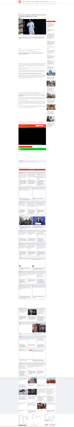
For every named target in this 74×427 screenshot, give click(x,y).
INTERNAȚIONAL (28, 1)
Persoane (40, 416)
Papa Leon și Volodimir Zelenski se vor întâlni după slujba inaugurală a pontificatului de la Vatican (31, 49)
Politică (20, 225)
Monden (23, 417)
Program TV (46, 417)
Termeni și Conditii (37, 416)
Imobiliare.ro (53, 416)
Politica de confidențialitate (33, 418)
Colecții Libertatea (53, 418)
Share (25, 146)
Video (19, 421)
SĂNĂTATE (44, 1)
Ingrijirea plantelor (27, 418)
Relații (22, 420)
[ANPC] (53, 424)
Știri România (48, 40)
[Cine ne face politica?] (41, 406)
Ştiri (19, 13)
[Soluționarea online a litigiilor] (46, 424)
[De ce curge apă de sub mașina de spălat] (32, 380)
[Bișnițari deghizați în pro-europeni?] (22, 406)
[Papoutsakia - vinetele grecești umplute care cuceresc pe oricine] (41, 380)
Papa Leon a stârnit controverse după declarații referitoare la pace (27, 50)
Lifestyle (48, 110)
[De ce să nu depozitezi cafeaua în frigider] (51, 380)
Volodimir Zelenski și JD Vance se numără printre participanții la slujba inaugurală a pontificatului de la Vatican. (32, 106)
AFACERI (32, 1)
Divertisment (23, 416)
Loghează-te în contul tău (22, 161)
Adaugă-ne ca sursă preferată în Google (26, 35)
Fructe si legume (27, 416)
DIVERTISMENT (36, 1)
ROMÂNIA (23, 1)
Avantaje (45, 418)
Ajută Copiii (49, 418)
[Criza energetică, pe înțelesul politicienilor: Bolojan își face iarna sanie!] (51, 406)
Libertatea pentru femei (46, 416)
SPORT (47, 1)
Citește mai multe (51, 46)
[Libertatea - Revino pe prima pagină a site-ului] (19, 1)
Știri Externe (22, 13)
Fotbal (47, 49)
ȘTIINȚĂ (40, 1)
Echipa (32, 416)
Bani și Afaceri (48, 28)
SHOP (50, 1)
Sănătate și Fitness (49, 122)
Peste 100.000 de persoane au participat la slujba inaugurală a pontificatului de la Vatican (30, 51)
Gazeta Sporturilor (50, 416)
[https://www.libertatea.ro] (18, 13)
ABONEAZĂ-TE (39, 125)
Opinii (19, 409)
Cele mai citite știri (27, 419)
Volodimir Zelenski (29, 37)
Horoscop (23, 419)
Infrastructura (19, 419)
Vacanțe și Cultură (48, 22)
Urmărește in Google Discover (40, 35)
